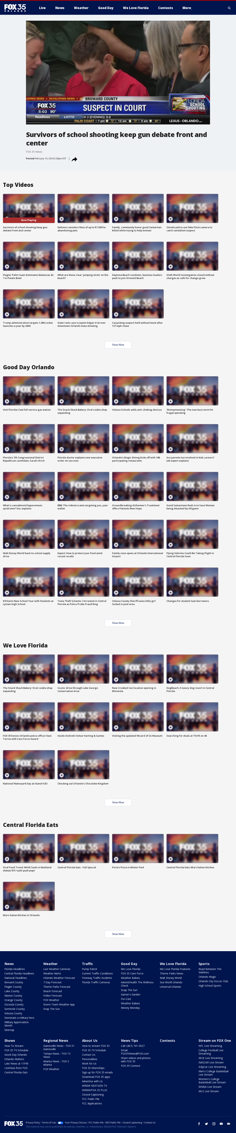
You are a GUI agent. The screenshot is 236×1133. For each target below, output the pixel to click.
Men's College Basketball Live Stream (213, 1072)
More (187, 8)
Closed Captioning (93, 1094)
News (9, 963)
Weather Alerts (52, 973)
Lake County (11, 991)
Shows (9, 1040)
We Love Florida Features (175, 969)
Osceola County (13, 1004)
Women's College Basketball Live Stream (212, 1080)
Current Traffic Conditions (97, 973)
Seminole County (14, 1009)
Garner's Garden (130, 994)
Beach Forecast (52, 991)
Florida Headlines (14, 969)
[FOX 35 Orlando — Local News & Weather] (16, 8)
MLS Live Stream (209, 1091)
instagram (214, 1124)
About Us (89, 1040)
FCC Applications (92, 1103)
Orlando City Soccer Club (213, 981)
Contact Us (88, 1054)
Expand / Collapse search (229, 8)
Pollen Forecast (52, 995)
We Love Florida (130, 969)
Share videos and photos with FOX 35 (136, 1059)
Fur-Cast (126, 999)
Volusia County (13, 1013)
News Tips (129, 1040)
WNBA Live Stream (210, 1087)
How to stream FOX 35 (96, 1046)
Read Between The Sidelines (210, 970)
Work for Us (89, 1063)
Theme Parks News (171, 973)
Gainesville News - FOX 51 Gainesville (58, 1047)
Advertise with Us (92, 1081)
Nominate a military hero (19, 1017)
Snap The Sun (51, 1009)
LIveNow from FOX (15, 1068)
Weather (50, 963)
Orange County (13, 1000)
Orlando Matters (14, 1059)
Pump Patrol (89, 969)
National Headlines (15, 978)
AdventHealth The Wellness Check (137, 984)
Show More (118, 344)
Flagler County (13, 986)
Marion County (13, 995)
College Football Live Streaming (211, 1051)
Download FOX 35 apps (96, 1077)
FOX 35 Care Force (132, 973)
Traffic (87, 963)
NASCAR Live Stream (211, 1062)
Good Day (129, 963)
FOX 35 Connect (130, 1065)
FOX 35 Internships (93, 1068)
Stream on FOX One (215, 1040)
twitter (206, 1124)
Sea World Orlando (171, 982)
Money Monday (130, 1007)
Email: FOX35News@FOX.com (135, 1051)
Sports (204, 963)
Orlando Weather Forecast (59, 978)
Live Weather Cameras (56, 969)
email (229, 1124)
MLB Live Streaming (211, 1058)
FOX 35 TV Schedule (16, 1050)
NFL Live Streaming (210, 1046)
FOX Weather (51, 1000)
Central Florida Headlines (19, 973)
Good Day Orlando (15, 1054)
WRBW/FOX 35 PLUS (94, 1090)
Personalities (89, 1059)
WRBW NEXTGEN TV (94, 1085)
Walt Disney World (171, 978)
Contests (167, 1040)
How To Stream (13, 1046)
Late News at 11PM (16, 1063)
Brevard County (13, 982)
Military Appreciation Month (16, 1023)
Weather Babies (130, 978)
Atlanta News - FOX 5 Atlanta (56, 1063)
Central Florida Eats (16, 1072)
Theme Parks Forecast (56, 986)
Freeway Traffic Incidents (97, 978)
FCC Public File (90, 1099)
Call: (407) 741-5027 (133, 1046)
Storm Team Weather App (59, 1004)
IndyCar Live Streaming (212, 1067)
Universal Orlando (170, 986)
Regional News (55, 1040)
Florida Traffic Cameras (96, 982)
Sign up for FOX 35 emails (97, 1072)
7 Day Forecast (52, 982)
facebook (199, 1124)
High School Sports (210, 985)
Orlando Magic (207, 976)
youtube (221, 1124)
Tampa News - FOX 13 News (56, 1055)
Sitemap (9, 1030)
